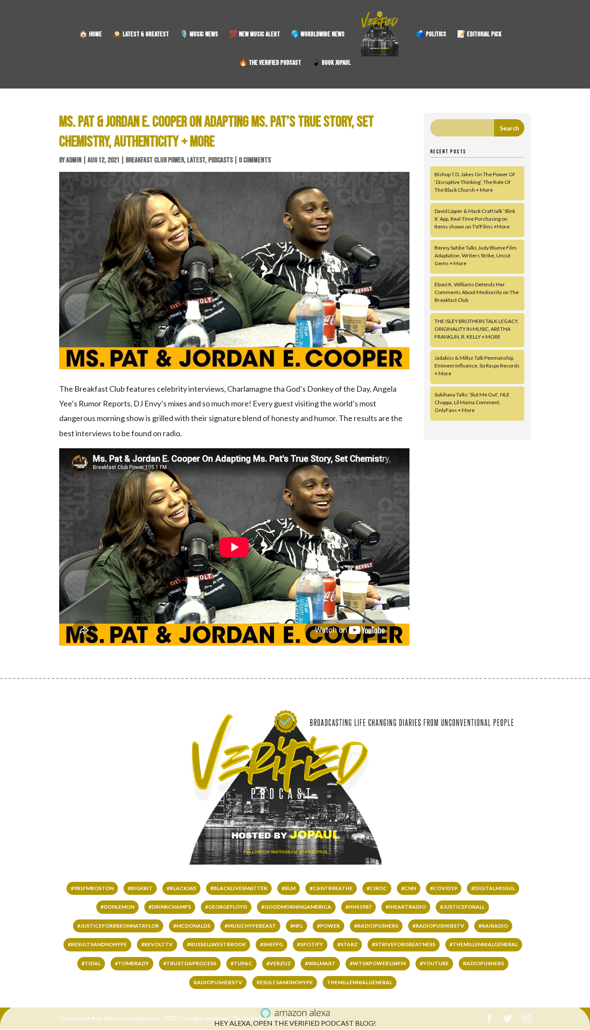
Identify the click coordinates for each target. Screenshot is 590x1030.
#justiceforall (462, 906)
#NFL (296, 925)
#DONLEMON (117, 906)
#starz (347, 944)
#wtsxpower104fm (378, 963)
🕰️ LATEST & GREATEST (141, 35)
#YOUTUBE (434, 963)
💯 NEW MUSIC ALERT (254, 35)
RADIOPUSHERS (483, 963)
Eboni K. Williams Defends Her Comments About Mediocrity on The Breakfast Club (477, 292)
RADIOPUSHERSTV (217, 982)
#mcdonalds (191, 925)
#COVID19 (443, 888)
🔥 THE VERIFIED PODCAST (270, 63)
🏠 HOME (90, 35)
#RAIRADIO (493, 925)
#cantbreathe (331, 888)
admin (74, 160)
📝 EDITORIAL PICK (479, 35)
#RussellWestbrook (216, 944)
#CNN (408, 888)
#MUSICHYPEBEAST (250, 925)
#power (328, 925)
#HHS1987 (358, 906)
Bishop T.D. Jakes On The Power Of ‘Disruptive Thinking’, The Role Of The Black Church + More (475, 182)
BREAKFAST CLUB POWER (155, 160)
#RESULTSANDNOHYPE (97, 944)
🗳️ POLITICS (431, 35)
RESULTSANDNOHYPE (285, 982)
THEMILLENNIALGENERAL (359, 982)
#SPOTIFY (310, 944)
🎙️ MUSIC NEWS (199, 35)
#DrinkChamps (170, 906)
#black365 (181, 888)
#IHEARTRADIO (406, 906)
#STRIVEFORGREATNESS (403, 944)
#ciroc (377, 888)
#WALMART (320, 963)
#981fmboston (92, 888)
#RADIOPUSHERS (376, 925)
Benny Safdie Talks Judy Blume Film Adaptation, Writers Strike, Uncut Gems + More (476, 255)
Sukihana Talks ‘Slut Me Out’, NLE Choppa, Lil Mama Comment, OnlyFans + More (472, 402)
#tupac (241, 963)
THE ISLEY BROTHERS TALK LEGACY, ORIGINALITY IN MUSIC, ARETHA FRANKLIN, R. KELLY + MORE (477, 329)
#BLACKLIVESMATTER (238, 888)
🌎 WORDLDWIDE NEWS (318, 35)
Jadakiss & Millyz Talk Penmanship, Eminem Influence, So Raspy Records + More (477, 366)
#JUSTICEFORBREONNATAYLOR (118, 925)
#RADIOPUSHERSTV (438, 925)
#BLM (288, 888)
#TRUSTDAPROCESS (189, 963)
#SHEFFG (271, 944)
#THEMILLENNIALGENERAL (484, 944)
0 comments (255, 160)
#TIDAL (91, 963)
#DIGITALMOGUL (493, 888)
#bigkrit (140, 888)
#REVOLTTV (157, 944)
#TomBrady (132, 963)
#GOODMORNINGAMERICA (296, 906)
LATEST (196, 160)
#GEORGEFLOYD (226, 906)
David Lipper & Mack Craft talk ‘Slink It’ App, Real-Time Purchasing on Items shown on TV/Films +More (475, 219)
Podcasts (220, 160)
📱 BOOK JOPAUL (331, 63)
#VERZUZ (278, 963)
